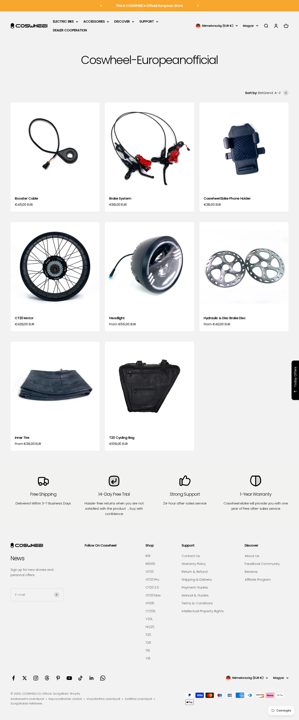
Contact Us (191, 556)
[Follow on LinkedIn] (92, 678)
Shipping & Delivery (197, 579)
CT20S (150, 611)
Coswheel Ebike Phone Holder (227, 198)
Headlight (117, 318)
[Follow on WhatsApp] (103, 678)
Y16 (148, 658)
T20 (148, 634)
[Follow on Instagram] (36, 678)
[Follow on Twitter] (25, 678)
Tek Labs (257, 394)
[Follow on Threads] (47, 678)
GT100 (150, 603)
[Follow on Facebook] (13, 678)
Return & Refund (195, 571)
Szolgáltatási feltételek (26, 703)
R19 (148, 556)
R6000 (150, 563)
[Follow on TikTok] (80, 678)
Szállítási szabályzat (138, 699)
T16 (148, 650)
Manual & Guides (195, 595)
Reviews (251, 571)
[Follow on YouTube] (69, 678)
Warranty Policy (194, 563)
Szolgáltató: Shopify (66, 694)
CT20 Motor (24, 318)
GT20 (149, 571)
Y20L (149, 619)
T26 (148, 642)
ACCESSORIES (94, 21)
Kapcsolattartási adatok (65, 699)
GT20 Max (153, 595)
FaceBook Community (262, 563)
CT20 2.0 (152, 587)
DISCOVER (122, 21)
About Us (252, 556)
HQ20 (150, 626)
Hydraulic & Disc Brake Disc (225, 318)
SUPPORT (146, 21)
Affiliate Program (258, 579)
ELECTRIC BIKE (63, 21)
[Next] (198, 5)
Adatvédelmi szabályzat (27, 699)
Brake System (120, 198)
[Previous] (101, 5)
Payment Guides (195, 587)
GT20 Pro (152, 579)
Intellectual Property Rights (203, 611)
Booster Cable (26, 198)
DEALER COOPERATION (70, 30)
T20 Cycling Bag (121, 437)
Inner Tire (22, 437)
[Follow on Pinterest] (58, 678)
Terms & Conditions (197, 603)
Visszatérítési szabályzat (103, 699)
